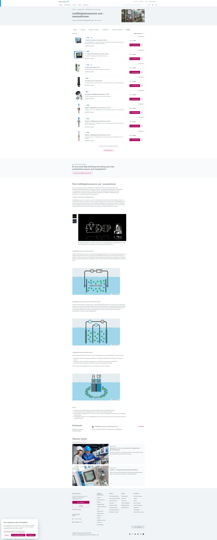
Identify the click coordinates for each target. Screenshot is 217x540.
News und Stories (137, 503)
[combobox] (154, 1)
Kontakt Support (124, 496)
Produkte (73, 9)
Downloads (141, 1)
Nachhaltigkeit (136, 509)
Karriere (135, 500)
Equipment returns (125, 507)
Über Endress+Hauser (138, 496)
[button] (90, 46)
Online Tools (135, 1)
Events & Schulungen (138, 505)
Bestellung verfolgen (125, 505)
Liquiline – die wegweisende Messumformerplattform (124, 470)
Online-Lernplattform (125, 503)
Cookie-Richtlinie (22, 532)
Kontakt (146, 1)
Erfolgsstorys (136, 507)
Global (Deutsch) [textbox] (153, 1)
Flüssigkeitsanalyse (80, 9)
